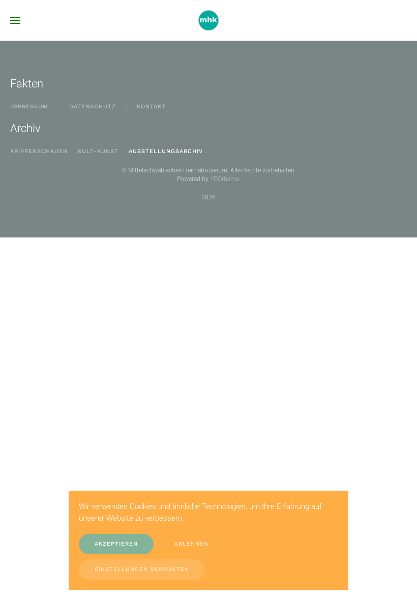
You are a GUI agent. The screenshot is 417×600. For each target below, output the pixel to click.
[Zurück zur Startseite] (208, 20)
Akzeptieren (116, 544)
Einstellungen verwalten (142, 569)
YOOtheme (224, 179)
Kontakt (151, 106)
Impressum (29, 106)
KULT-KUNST (98, 151)
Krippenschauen (39, 151)
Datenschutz (92, 106)
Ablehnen (191, 544)
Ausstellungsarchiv (166, 151)
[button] (15, 20)
